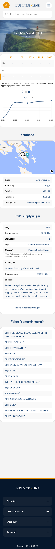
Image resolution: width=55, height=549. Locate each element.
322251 (46, 197)
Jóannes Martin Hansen (39, 244)
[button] (28, 98)
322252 (46, 191)
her (28, 85)
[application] (27, 108)
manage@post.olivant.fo (38, 202)
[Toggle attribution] (51, 171)
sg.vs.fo (26, 256)
